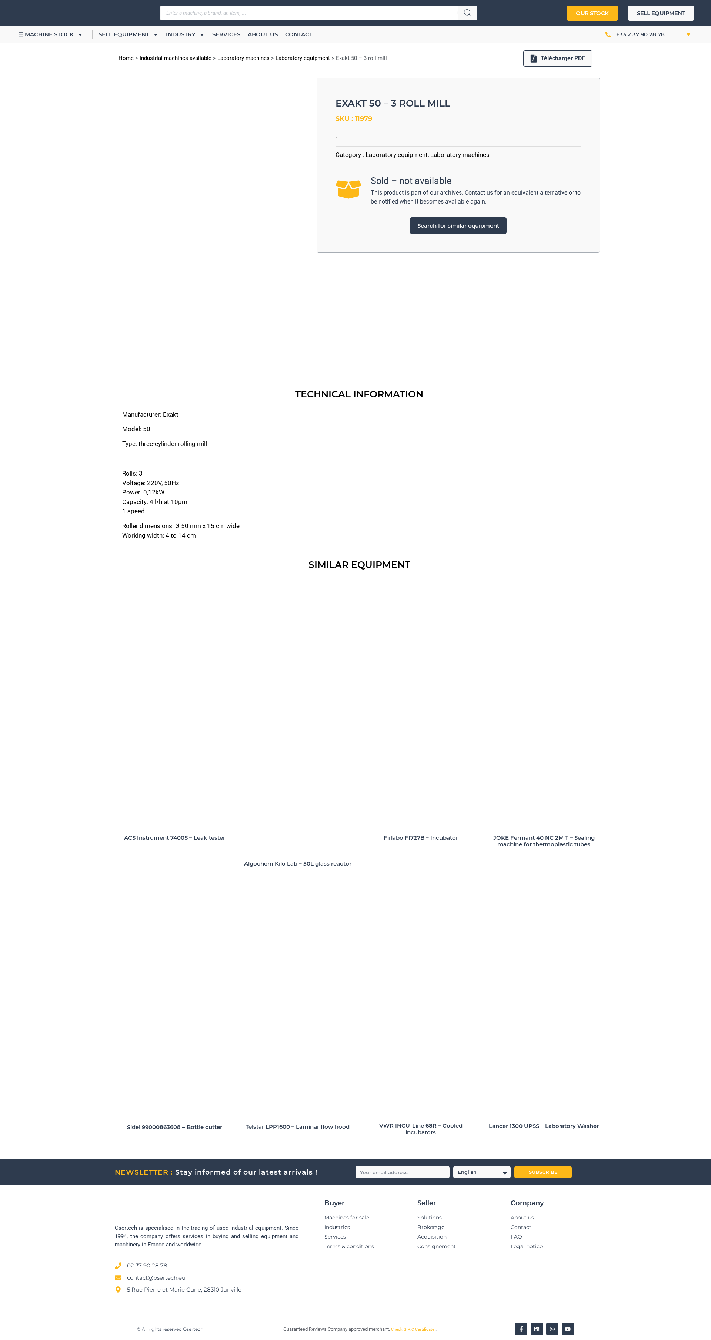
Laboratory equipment (303, 58)
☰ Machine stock (46, 34)
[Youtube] (568, 1329)
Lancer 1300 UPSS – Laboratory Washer (544, 1125)
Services (226, 34)
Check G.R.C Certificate (413, 1329)
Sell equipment (124, 34)
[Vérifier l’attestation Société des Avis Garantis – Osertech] (279, 1329)
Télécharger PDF (563, 58)
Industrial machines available (175, 58)
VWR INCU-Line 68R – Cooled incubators (421, 1129)
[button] (680, 34)
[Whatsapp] (552, 1329)
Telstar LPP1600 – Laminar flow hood (298, 1126)
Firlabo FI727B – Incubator (421, 837)
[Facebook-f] (521, 1329)
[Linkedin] (537, 1329)
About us (263, 34)
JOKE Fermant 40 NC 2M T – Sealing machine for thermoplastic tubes (544, 841)
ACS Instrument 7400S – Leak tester (174, 837)
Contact (299, 34)
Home (126, 58)
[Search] (467, 13)
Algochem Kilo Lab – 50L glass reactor (297, 863)
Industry (181, 34)
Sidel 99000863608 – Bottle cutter (174, 1127)
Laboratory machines (243, 58)
